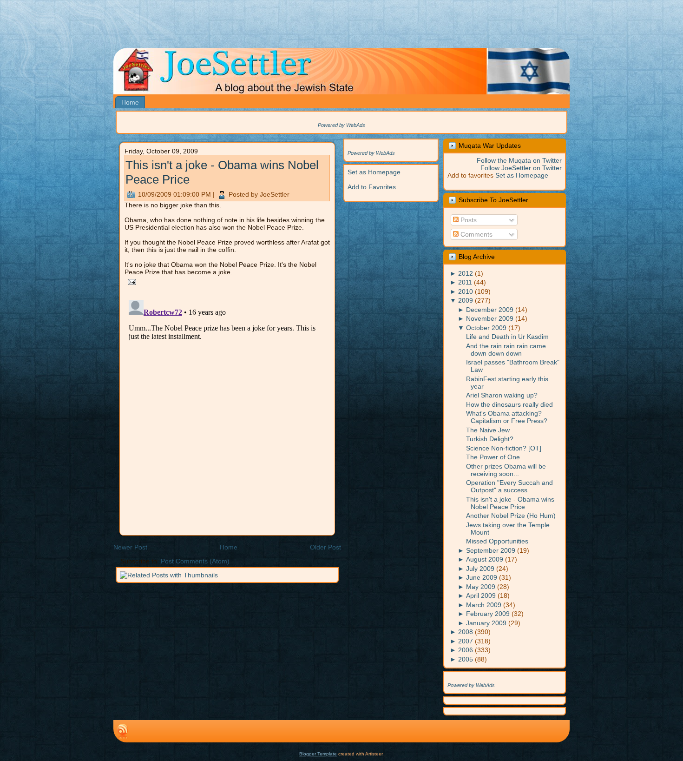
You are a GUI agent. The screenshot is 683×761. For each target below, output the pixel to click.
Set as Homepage (374, 172)
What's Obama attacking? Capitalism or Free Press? (506, 417)
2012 (465, 273)
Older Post (325, 547)
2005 (465, 659)
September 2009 (490, 550)
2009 (465, 300)
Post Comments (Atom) (195, 561)
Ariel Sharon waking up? (502, 395)
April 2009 (481, 595)
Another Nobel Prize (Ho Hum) (511, 515)
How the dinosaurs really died (509, 404)
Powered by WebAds (341, 125)
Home (228, 547)
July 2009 (480, 568)
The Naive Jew (488, 430)
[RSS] (122, 731)
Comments (476, 234)
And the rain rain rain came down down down (506, 349)
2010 (465, 291)
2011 (465, 282)
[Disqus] (227, 412)
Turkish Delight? (489, 439)
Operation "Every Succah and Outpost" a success (509, 486)
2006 (465, 650)
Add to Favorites (372, 187)
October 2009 (486, 327)
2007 (465, 641)
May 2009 (480, 586)
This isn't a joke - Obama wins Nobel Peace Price (510, 503)
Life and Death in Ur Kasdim (507, 336)
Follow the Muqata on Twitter (519, 160)
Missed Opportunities (497, 541)
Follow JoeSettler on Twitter (521, 168)
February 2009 (488, 613)
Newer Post (130, 547)
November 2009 (489, 318)
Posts (468, 220)
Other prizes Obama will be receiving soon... (506, 470)
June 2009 (481, 577)
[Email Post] (130, 281)
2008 (465, 631)
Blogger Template (318, 753)
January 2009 (486, 623)
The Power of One (493, 457)
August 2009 (484, 559)
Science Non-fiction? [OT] (503, 448)
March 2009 (483, 605)
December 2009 (489, 309)
